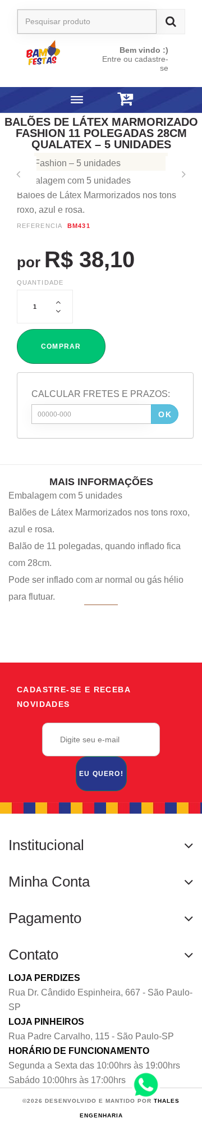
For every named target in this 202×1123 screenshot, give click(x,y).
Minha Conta (49, 881)
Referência (39, 226)
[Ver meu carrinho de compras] (125, 99)
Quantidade (40, 282)
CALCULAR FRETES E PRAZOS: (100, 394)
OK (165, 414)
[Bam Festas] (52, 52)
